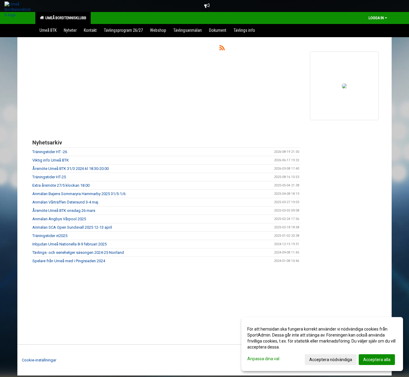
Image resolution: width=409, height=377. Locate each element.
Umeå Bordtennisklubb (64, 18)
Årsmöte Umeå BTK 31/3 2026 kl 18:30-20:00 (70, 168)
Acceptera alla (376, 359)
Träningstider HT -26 (49, 152)
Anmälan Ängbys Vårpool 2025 (59, 219)
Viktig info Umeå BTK (50, 160)
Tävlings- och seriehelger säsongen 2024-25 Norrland (78, 252)
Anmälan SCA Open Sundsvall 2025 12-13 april (72, 227)
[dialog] (322, 344)
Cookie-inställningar (39, 360)
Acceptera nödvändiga (330, 359)
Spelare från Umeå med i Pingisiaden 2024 (68, 261)
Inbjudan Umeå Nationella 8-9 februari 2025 (69, 244)
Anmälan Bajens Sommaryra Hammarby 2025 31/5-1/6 (78, 193)
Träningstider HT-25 (49, 177)
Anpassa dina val (263, 358)
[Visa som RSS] (222, 49)
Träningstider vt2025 (49, 235)
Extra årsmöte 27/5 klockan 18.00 (61, 185)
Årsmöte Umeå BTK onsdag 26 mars (63, 210)
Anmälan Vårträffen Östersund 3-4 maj (65, 202)
